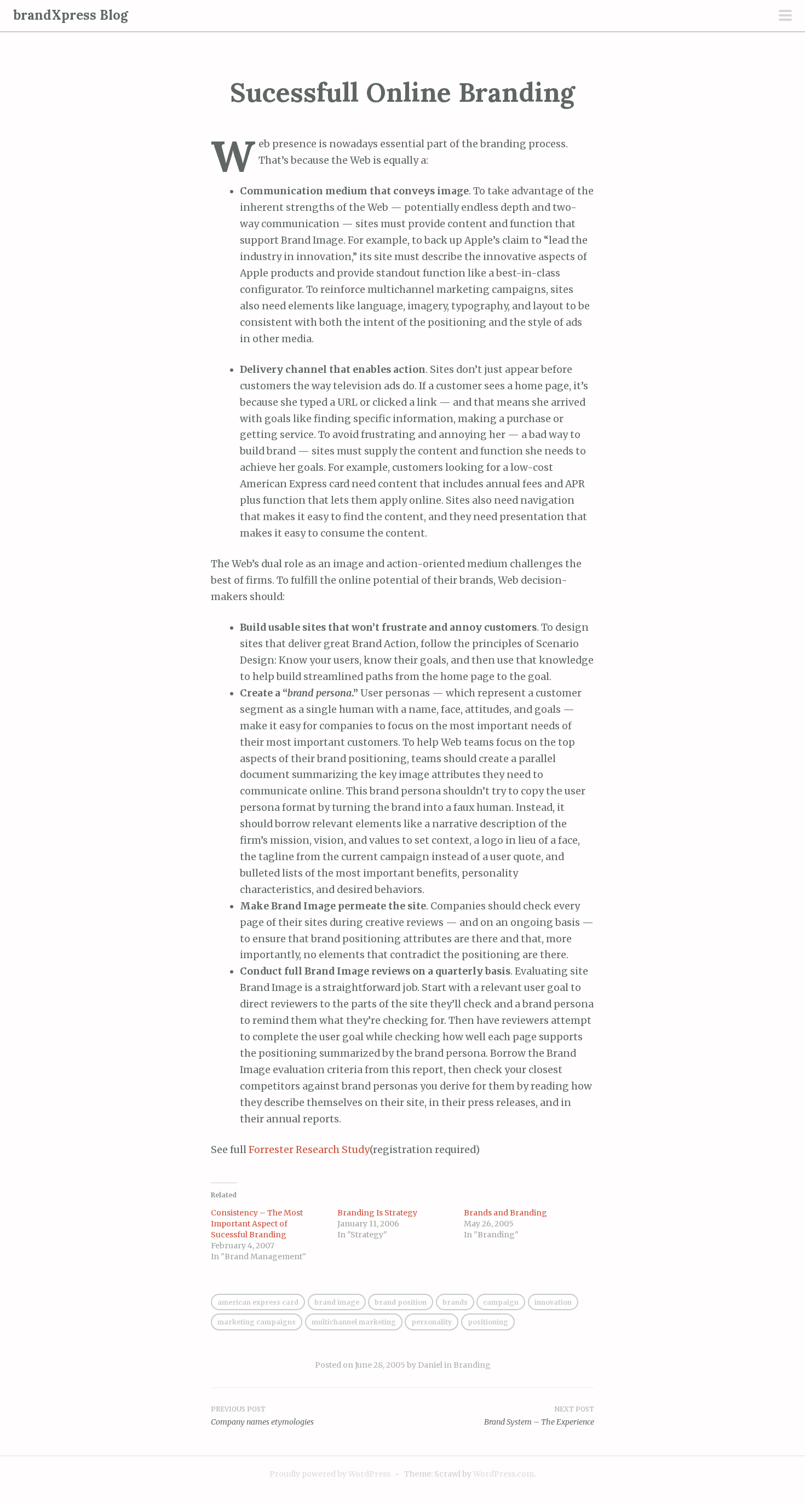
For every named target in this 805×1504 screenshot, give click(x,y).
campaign (501, 1302)
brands (455, 1302)
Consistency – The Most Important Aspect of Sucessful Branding (257, 1224)
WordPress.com (503, 1474)
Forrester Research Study (309, 1150)
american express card (257, 1302)
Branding (472, 1365)
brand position (401, 1302)
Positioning (488, 1322)
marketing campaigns (256, 1322)
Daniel (430, 1365)
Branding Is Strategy (377, 1213)
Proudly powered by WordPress (329, 1474)
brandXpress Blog (70, 15)
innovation (553, 1302)
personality (431, 1322)
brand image (336, 1302)
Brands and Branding (505, 1213)
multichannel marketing (354, 1322)
